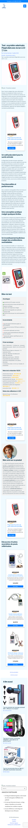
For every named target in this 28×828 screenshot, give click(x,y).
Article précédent (14, 672)
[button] (9, 87)
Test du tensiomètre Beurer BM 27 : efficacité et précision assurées (13, 769)
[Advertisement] (14, 24)
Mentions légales (14, 823)
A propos (14, 819)
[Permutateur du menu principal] (24, 6)
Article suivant (14, 675)
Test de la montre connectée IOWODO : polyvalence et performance (11, 740)
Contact (14, 821)
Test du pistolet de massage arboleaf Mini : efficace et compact (14, 708)
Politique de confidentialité (14, 824)
